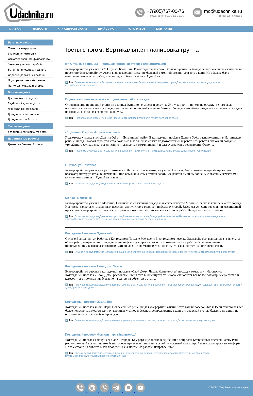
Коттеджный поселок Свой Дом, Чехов (93, 266)
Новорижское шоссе (86, 150)
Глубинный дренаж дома (24, 103)
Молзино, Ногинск (78, 197)
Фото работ (136, 28)
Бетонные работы (20, 42)
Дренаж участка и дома (23, 98)
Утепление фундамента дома (27, 131)
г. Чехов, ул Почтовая (80, 165)
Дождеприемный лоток (23, 119)
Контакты (164, 28)
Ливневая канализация (23, 108)
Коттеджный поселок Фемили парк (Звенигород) (100, 334)
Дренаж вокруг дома (111, 216)
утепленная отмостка (143, 320)
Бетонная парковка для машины (119, 82)
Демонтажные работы (23, 138)
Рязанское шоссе (110, 118)
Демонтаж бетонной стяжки (25, 144)
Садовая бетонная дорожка (150, 219)
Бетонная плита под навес (192, 82)
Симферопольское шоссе (183, 284)
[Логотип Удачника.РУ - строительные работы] (28, 21)
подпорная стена (168, 118)
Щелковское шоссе (84, 219)
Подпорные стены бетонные (26, 80)
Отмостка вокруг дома (22, 48)
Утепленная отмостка (22, 53)
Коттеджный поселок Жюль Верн (89, 301)
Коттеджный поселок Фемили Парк (106, 356)
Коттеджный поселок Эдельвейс (89, 233)
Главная (15, 28)
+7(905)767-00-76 (165, 11)
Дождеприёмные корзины (164, 216)
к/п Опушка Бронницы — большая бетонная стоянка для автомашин (115, 63)
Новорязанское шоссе (84, 85)
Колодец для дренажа (211, 284)
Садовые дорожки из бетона (26, 74)
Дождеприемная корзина (24, 114)
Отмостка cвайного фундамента (29, 58)
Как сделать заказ (72, 28)
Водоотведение (19, 92)
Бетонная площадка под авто (27, 69)
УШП (182, 150)
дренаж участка (188, 252)
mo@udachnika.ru (223, 11)
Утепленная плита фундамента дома (157, 150)
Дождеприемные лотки (113, 183)
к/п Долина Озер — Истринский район (92, 132)
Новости (40, 28)
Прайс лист (107, 28)
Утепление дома (19, 126)
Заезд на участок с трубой (25, 64)
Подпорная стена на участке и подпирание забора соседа (107, 99)
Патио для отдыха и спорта (25, 85)
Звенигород (79, 356)
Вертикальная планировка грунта (157, 82)
